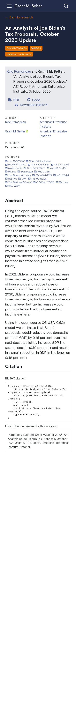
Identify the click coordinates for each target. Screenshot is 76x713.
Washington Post (40, 164)
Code (37, 100)
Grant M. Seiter (15, 131)
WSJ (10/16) (43, 171)
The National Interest (19, 182)
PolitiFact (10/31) (45, 182)
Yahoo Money (61, 164)
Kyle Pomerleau (19, 71)
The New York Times (19, 175)
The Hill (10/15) (57, 168)
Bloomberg (26, 171)
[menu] (9, 6)
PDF (17, 100)
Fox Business (15, 168)
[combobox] (66, 6)
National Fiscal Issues (19, 54)
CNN (24, 178)
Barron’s (63, 182)
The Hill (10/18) (43, 175)
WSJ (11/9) (13, 185)
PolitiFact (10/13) (17, 164)
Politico (12, 171)
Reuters (12, 178)
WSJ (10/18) (62, 175)
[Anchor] (26, 200)
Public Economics (17, 48)
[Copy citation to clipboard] (68, 432)
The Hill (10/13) (16, 161)
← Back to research (19, 17)
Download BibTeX (35, 105)
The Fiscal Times (36, 168)
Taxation (36, 48)
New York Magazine (39, 161)
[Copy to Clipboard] (69, 383)
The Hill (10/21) (38, 178)
